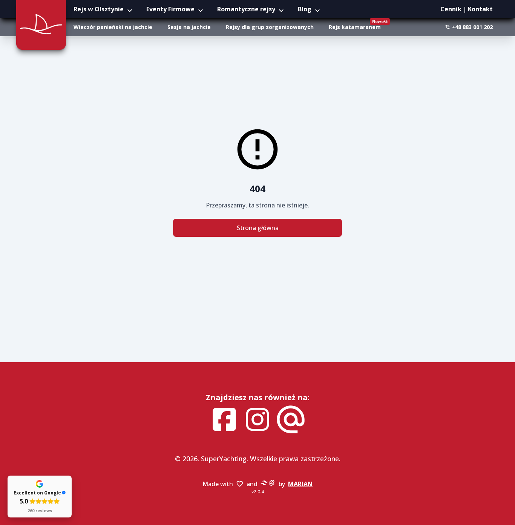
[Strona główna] (41, 25)
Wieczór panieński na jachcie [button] (113, 27)
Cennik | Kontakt (466, 9)
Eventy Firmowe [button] (170, 9)
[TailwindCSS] (264, 484)
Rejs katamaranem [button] (358, 25)
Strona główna (258, 228)
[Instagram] (257, 420)
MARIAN (300, 484)
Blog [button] (304, 9)
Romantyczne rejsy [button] (246, 9)
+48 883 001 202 (472, 27)
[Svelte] (272, 484)
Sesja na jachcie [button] (189, 27)
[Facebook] (224, 420)
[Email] (290, 420)
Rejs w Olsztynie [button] (99, 9)
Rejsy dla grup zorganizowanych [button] (270, 27)
